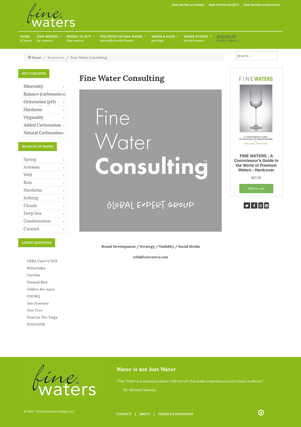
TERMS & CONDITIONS (175, 414)
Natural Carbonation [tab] (44, 133)
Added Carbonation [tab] (44, 125)
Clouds (30, 205)
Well (28, 175)
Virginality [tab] (44, 118)
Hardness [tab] (44, 110)
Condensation (37, 221)
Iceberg (31, 198)
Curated (31, 229)
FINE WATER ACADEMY (188, 5)
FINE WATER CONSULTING (262, 5)
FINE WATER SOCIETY (224, 5)
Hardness (33, 190)
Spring (30, 159)
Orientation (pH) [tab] (44, 102)
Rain (28, 182)
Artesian (32, 167)
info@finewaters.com (150, 257)
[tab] (44, 159)
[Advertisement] (256, 286)
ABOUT (144, 414)
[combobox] (256, 56)
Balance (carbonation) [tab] (45, 94)
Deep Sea (32, 213)
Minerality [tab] (44, 87)
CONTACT (123, 414)
